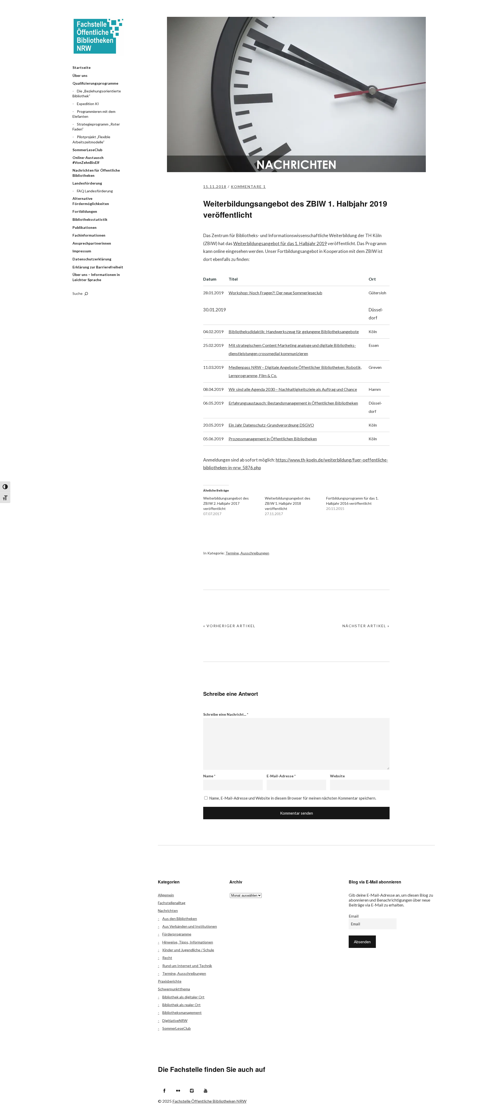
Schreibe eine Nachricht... (225, 714)
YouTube (205, 1090)
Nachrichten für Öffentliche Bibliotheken (96, 173)
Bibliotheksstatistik (89, 219)
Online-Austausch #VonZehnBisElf (88, 160)
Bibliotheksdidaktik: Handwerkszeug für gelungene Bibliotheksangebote (294, 331)
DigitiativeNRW (174, 1020)
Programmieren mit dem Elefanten (93, 114)
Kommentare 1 (248, 186)
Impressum (81, 251)
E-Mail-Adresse (281, 776)
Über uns (79, 75)
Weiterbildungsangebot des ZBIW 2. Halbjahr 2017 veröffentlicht (226, 503)
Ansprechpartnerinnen (91, 243)
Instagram (191, 1090)
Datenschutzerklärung (91, 259)
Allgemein (166, 895)
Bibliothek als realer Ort (181, 1005)
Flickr (178, 1090)
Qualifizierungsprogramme (95, 83)
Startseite (81, 67)
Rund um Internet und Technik (187, 965)
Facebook (164, 1090)
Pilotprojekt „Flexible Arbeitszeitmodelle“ (91, 139)
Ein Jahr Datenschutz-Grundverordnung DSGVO (271, 424)
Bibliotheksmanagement (182, 1012)
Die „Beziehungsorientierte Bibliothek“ (96, 93)
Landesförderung (87, 183)
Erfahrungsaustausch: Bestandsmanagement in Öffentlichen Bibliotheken (293, 402)
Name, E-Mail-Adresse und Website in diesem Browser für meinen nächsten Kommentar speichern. (292, 798)
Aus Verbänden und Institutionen (189, 926)
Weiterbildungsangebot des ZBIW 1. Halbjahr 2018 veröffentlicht (287, 503)
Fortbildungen (84, 211)
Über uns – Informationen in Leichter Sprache (96, 277)
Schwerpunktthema (174, 989)
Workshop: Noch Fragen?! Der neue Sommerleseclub (275, 292)
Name (209, 776)
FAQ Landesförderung (95, 191)
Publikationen (84, 227)
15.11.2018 (214, 186)
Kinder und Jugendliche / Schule (188, 950)
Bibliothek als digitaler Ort (183, 997)
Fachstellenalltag (171, 903)
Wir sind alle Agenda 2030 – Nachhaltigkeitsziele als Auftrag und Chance (293, 389)
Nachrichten (168, 910)
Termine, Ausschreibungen (247, 553)
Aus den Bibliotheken (179, 918)
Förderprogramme (176, 934)
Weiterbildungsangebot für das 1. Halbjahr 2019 (280, 243)
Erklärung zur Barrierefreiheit (97, 267)
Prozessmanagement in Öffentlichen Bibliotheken (273, 438)
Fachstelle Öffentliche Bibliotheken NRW (98, 36)
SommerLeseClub (87, 150)
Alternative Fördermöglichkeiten (90, 201)
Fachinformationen (88, 235)
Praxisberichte (169, 981)
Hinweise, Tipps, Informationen (187, 942)
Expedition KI (88, 103)
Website (337, 776)
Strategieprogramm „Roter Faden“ (96, 126)
